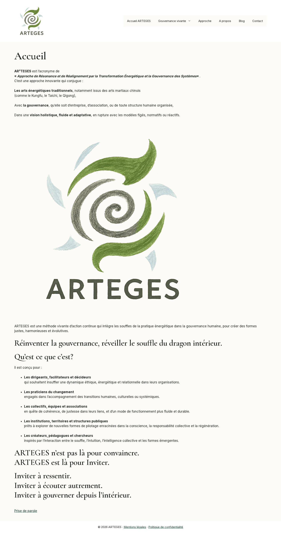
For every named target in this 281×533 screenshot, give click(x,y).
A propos (225, 21)
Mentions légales (135, 527)
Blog (242, 21)
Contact (257, 21)
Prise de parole (25, 511)
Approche (204, 21)
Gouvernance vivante (172, 21)
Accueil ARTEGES (139, 21)
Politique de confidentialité (165, 527)
